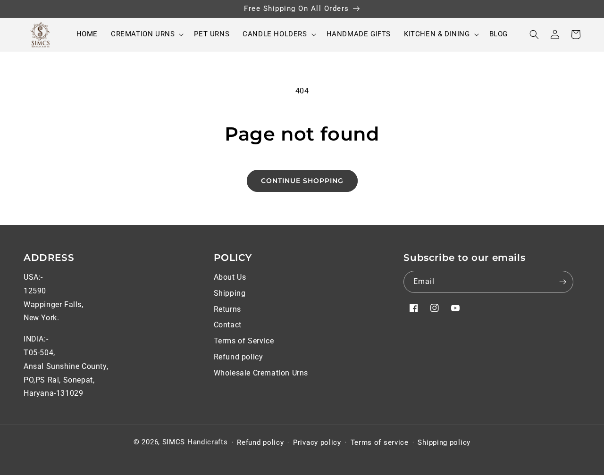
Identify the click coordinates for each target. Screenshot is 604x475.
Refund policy (238, 356)
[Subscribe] (562, 282)
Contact (228, 324)
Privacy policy (317, 442)
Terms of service (380, 442)
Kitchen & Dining (437, 34)
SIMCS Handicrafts (195, 442)
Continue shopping (302, 180)
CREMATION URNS (143, 34)
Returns (227, 309)
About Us (230, 277)
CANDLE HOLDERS (275, 34)
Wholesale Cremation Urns (261, 372)
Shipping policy (444, 442)
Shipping (230, 293)
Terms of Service (244, 340)
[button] (145, 34)
